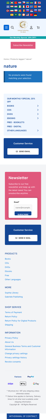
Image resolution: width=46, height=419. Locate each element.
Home (6, 59)
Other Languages (16, 130)
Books (10, 106)
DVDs (10, 114)
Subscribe (23, 214)
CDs (9, 110)
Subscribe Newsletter (23, 45)
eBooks (11, 118)
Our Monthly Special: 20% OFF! (23, 38)
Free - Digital (14, 126)
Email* (16, 202)
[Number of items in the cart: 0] (38, 27)
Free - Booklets (15, 122)
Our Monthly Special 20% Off (21, 100)
